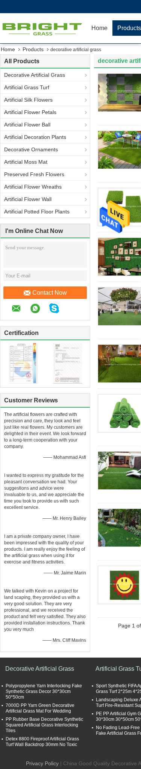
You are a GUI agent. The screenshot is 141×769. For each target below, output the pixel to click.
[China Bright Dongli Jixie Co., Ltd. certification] (22, 363)
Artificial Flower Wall (28, 199)
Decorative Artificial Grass (34, 75)
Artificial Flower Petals (30, 112)
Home (99, 28)
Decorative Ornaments (31, 149)
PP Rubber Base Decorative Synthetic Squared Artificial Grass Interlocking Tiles (44, 725)
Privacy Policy (42, 763)
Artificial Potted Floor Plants (37, 212)
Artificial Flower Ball (27, 125)
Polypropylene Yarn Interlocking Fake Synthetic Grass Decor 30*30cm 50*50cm (44, 691)
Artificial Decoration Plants (35, 137)
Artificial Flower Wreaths (33, 187)
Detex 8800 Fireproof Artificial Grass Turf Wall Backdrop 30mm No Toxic (42, 741)
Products (33, 49)
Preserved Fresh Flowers (34, 174)
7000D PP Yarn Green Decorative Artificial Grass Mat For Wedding (40, 708)
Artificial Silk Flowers (28, 100)
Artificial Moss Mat (25, 162)
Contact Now (49, 292)
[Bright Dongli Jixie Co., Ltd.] (43, 28)
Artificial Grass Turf (26, 87)
